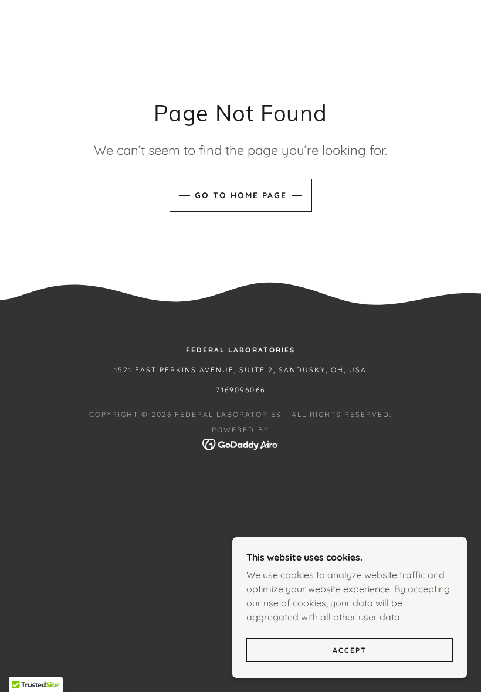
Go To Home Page (241, 195)
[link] (240, 443)
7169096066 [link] (240, 389)
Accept (350, 650)
